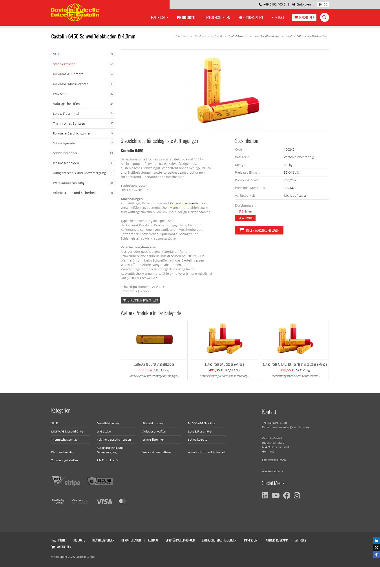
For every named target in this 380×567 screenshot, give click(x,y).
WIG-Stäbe (104, 431)
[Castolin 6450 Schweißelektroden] (225, 90)
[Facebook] (286, 495)
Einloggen (303, 4)
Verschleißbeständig (266, 36)
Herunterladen (251, 17)
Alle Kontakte (271, 471)
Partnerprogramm (276, 540)
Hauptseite (159, 17)
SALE (54, 423)
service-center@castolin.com (290, 427)
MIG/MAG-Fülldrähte (201, 423)
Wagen (306, 17)
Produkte (186, 17)
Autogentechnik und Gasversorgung (110, 450)
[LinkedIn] (265, 495)
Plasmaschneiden (62, 452)
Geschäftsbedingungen (180, 540)
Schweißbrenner (153, 440)
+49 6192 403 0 (273, 4)
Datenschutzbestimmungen (219, 540)
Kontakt (278, 17)
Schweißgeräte (197, 440)
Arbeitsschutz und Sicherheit (206, 452)
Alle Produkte (106, 460)
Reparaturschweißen (185, 203)
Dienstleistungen (216, 17)
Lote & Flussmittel (200, 431)
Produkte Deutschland (208, 36)
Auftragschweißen (154, 431)
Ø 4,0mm (245, 218)
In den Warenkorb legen (262, 230)
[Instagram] (297, 495)
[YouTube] (276, 495)
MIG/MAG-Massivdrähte (67, 431)
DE (325, 4)
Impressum (250, 540)
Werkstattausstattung (156, 452)
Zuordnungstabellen (64, 460)
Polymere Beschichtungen (114, 440)
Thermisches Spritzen (65, 440)
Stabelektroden (238, 36)
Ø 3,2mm (245, 211)
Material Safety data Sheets (140, 300)
